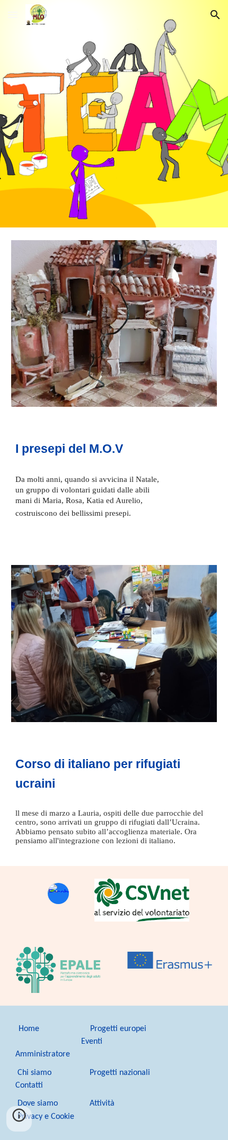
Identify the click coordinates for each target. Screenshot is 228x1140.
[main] (114, 449)
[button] (12, 14)
